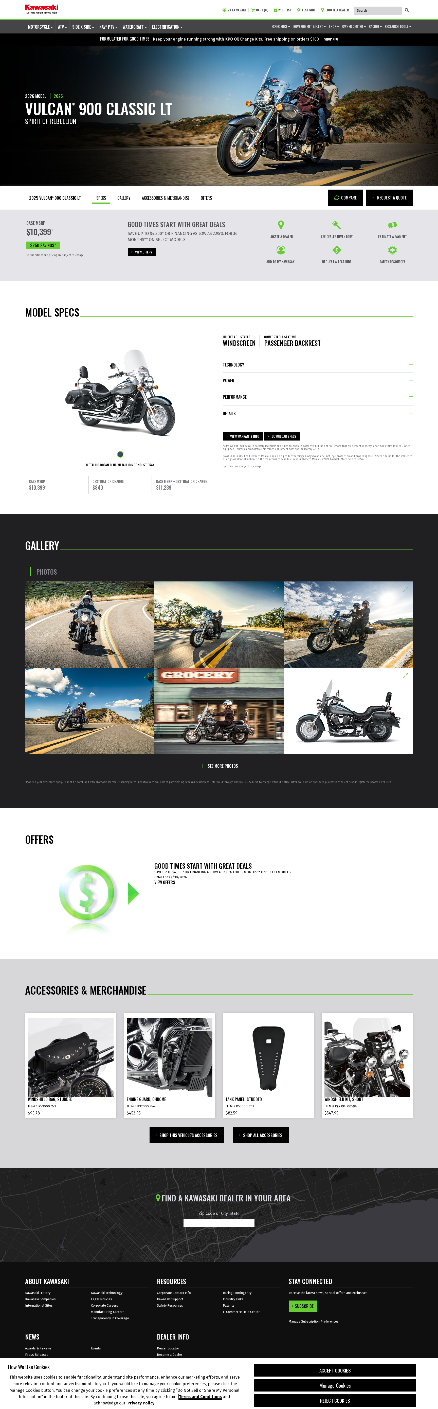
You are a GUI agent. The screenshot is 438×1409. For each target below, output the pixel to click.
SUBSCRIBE (304, 1306)
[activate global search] (406, 10)
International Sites (39, 1305)
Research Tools (397, 26)
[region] (219, 1383)
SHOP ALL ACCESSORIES (262, 1135)
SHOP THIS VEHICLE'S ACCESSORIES (188, 1135)
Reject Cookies (335, 1400)
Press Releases (36, 1355)
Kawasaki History (37, 1293)
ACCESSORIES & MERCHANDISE (165, 198)
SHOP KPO (331, 39)
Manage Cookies (335, 1385)
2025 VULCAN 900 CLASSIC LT (55, 198)
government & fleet (308, 26)
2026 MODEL (35, 96)
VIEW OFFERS (143, 251)
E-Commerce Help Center (241, 1312)
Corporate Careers (104, 1305)
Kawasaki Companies (40, 1299)
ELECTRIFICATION (166, 27)
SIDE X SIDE (82, 27)
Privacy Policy (140, 1403)
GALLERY (124, 198)
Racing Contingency (237, 1293)
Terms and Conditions (200, 1396)
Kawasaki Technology (106, 1293)
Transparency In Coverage (110, 1318)
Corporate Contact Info (174, 1293)
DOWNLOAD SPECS (284, 436)
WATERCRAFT (134, 27)
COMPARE (348, 198)
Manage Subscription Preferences (314, 1321)
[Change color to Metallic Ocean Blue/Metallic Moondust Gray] (120, 454)
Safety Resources (170, 1305)
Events (96, 1348)
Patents (228, 1305)
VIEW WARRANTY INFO (244, 436)
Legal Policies (101, 1299)
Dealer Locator (168, 1348)
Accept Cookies (335, 1370)
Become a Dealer (169, 1355)
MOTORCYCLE (39, 27)
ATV (61, 27)
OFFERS (206, 198)
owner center (353, 26)
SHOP (333, 26)
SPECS (101, 198)
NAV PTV (107, 27)
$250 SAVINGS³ (43, 245)
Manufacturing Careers (107, 1312)
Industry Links (233, 1299)
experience (279, 26)
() (262, 10)
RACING (374, 26)
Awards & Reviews (38, 1348)
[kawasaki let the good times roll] (41, 9)
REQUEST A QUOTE (391, 198)
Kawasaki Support (170, 1299)
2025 (58, 96)
